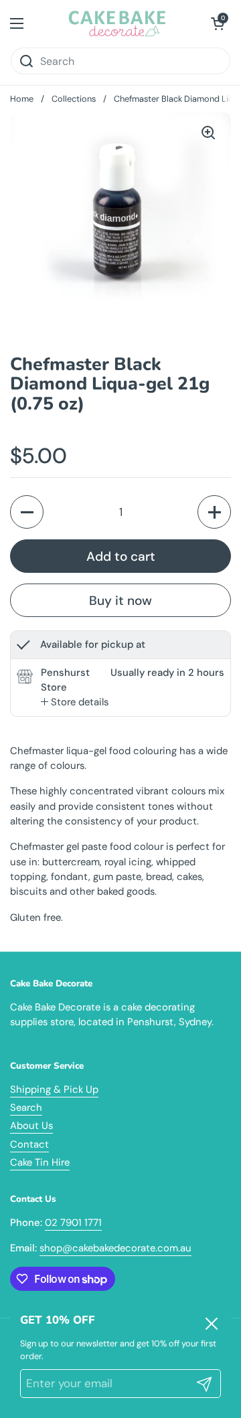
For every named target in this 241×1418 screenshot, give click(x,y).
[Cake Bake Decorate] (117, 23)
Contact (29, 1144)
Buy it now (120, 600)
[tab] (74, 702)
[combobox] (120, 61)
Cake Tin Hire (40, 1162)
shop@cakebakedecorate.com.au (115, 1248)
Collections (74, 98)
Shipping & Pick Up (54, 1089)
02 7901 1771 (73, 1222)
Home (21, 98)
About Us (31, 1125)
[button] (217, 23)
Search (26, 1107)
